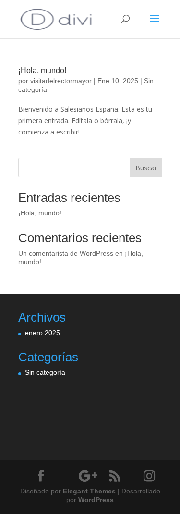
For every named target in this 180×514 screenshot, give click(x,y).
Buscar (146, 167)
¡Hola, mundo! (42, 71)
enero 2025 (42, 332)
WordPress (96, 499)
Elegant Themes (89, 491)
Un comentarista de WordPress (65, 253)
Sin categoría (45, 372)
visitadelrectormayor (61, 81)
